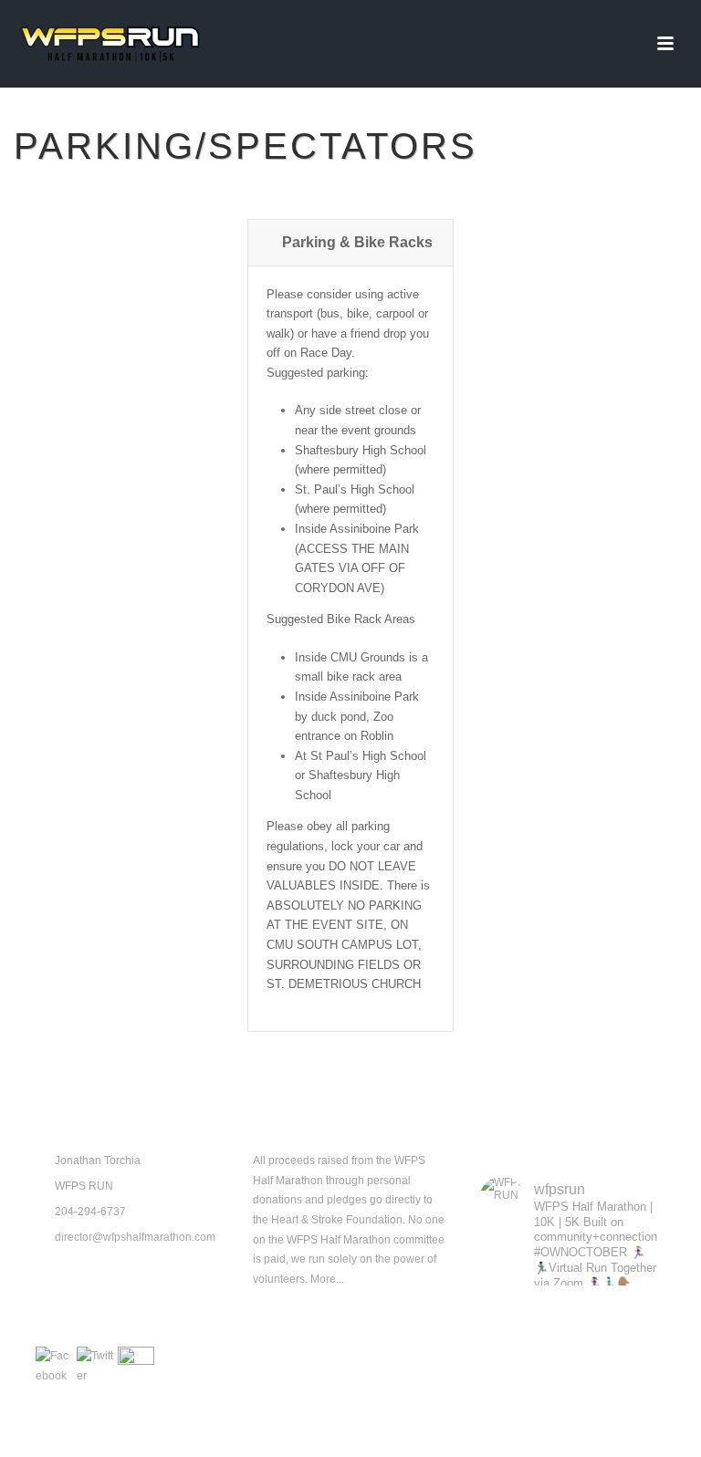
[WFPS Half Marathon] (109, 43)
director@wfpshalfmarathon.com (135, 1237)
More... (327, 1279)
